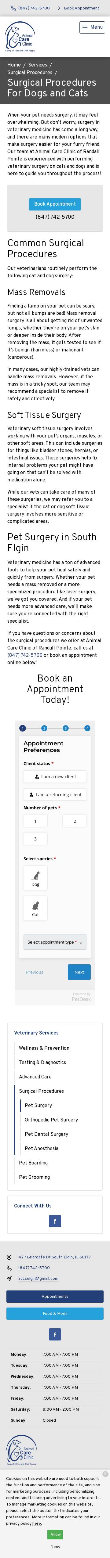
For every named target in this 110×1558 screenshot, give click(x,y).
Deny (55, 1547)
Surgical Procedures (29, 73)
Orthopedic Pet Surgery (51, 1120)
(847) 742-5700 (55, 217)
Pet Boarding (33, 1163)
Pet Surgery (38, 1106)
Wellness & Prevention (44, 1048)
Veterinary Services (36, 1033)
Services (37, 65)
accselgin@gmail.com (38, 1278)
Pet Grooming (34, 1178)
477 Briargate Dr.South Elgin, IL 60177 (54, 1257)
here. (37, 1523)
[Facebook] (55, 1221)
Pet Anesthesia (41, 1149)
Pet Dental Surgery (46, 1135)
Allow (55, 1534)
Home (14, 65)
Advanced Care (35, 1077)
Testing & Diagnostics (42, 1063)
